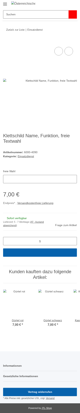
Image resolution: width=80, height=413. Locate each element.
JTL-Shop (47, 408)
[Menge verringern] (7, 241)
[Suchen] (73, 14)
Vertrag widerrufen (40, 391)
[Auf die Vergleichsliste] (58, 51)
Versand (50, 398)
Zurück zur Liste (15, 29)
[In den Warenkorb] (6, 42)
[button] (61, 4)
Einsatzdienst (26, 156)
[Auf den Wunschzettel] (68, 51)
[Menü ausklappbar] (5, 2)
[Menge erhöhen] (72, 241)
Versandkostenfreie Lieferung (35, 203)
